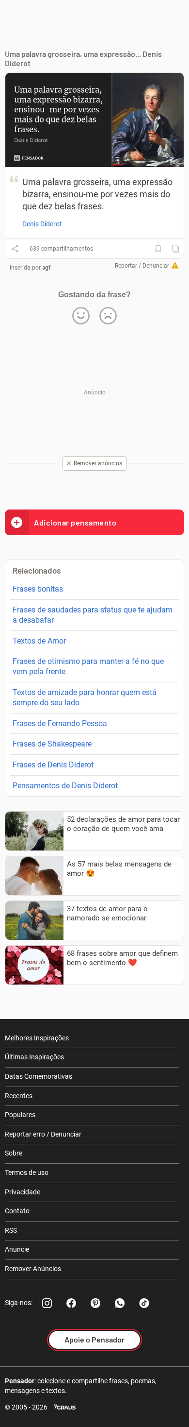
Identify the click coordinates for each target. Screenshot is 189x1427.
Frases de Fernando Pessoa (60, 723)
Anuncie (17, 1249)
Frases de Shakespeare (52, 743)
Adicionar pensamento (75, 522)
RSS (11, 1230)
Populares (20, 1115)
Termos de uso (26, 1172)
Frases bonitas (38, 589)
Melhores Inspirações (37, 1038)
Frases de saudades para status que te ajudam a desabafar (93, 615)
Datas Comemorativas (38, 1076)
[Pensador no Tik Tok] (144, 1303)
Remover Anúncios (33, 1269)
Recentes (18, 1096)
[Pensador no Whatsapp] (119, 1303)
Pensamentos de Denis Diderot (65, 785)
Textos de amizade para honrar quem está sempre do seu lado (85, 697)
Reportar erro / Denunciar (43, 1134)
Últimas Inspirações (34, 1057)
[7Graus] (65, 1407)
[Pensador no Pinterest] (95, 1303)
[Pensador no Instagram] (47, 1303)
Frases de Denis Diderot (53, 764)
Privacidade (22, 1192)
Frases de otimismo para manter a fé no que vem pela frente (88, 666)
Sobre (13, 1153)
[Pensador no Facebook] (71, 1303)
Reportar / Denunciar (142, 265)
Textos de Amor (39, 641)
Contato (17, 1211)
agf (46, 267)
